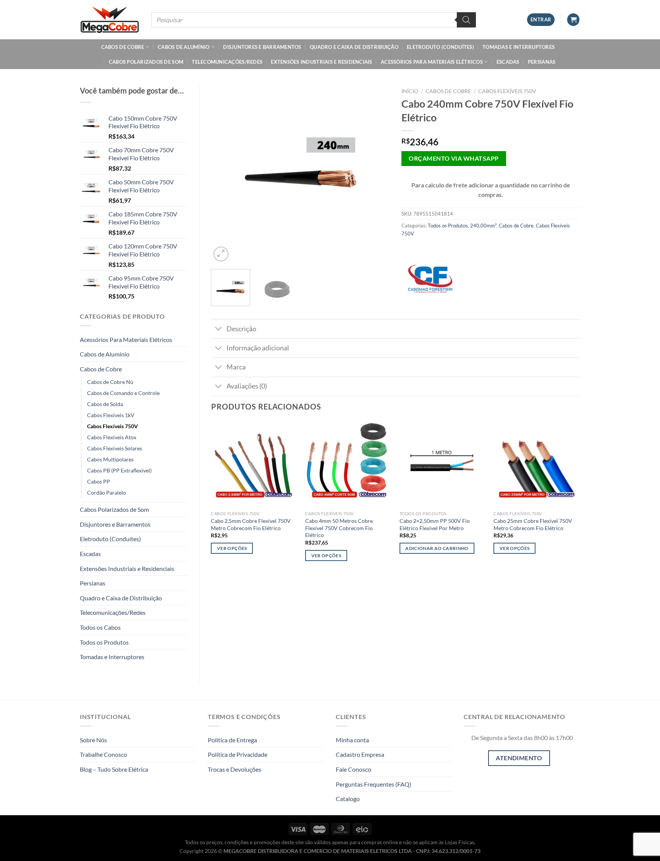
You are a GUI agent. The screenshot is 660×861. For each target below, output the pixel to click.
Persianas (541, 62)
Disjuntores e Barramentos (262, 47)
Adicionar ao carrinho (436, 548)
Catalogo (348, 798)
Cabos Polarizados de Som (146, 62)
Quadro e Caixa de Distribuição (354, 47)
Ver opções (232, 548)
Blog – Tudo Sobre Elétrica (114, 769)
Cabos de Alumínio (183, 47)
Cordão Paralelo (106, 492)
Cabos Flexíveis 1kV (110, 415)
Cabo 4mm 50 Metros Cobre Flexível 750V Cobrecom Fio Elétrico (339, 528)
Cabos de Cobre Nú (110, 382)
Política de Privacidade (237, 754)
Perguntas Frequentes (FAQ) (373, 784)
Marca (236, 367)
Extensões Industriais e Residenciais (321, 62)
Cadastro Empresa (360, 754)
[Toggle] (218, 329)
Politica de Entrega (232, 739)
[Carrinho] (573, 19)
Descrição (241, 329)
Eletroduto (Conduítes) (440, 47)
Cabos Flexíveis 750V (112, 426)
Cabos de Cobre (122, 47)
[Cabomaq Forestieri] (430, 279)
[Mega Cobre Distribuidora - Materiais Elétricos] (110, 19)
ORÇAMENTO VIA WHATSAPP (453, 158)
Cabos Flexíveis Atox (111, 437)
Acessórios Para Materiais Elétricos (432, 62)
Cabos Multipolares (110, 459)
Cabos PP (98, 481)
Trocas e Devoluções (234, 769)
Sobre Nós (93, 739)
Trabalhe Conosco (103, 754)
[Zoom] (221, 254)
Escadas (508, 62)
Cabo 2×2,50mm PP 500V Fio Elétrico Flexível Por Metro (435, 524)
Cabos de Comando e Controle (123, 393)
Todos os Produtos (104, 642)
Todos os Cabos (100, 627)
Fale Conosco (353, 769)
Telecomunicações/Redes (227, 62)
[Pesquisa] (466, 19)
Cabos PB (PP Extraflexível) (119, 470)
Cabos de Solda (105, 404)
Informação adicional (257, 348)
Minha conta (352, 739)
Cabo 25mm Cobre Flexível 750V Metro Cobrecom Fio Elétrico (532, 524)
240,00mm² (483, 226)
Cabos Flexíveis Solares (114, 448)
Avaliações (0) (246, 386)
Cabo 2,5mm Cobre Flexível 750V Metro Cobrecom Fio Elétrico (251, 524)
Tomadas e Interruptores (518, 47)
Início (409, 91)
